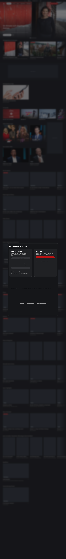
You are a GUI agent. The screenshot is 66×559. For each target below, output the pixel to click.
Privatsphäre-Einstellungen (41, 303)
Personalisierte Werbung (20, 267)
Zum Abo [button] (45, 257)
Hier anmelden (46, 261)
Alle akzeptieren (21, 258)
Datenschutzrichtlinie (30, 303)
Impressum (22, 303)
